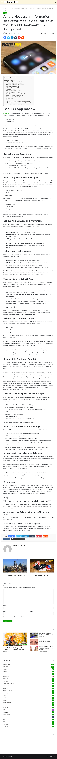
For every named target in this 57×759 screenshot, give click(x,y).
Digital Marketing (8, 690)
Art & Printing (7, 702)
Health (5, 700)
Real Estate (7, 714)
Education (6, 678)
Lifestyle (6, 695)
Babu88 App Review (10, 80)
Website (31, 611)
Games (6, 709)
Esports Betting (12, 89)
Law (5, 719)
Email (5, 611)
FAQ (8, 99)
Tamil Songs (7, 666)
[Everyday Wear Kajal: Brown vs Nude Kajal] (34, 642)
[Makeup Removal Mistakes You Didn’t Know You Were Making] (34, 648)
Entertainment (7, 693)
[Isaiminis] (11, 2)
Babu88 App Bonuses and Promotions (15, 84)
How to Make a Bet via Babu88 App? (15, 95)
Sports (5, 671)
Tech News (7, 674)
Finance (6, 705)
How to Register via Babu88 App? (14, 83)
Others (9, 8)
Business (6, 676)
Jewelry (6, 726)
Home (5, 8)
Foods (5, 717)
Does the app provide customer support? (18, 104)
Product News (7, 664)
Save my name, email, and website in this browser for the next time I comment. (23, 616)
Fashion (6, 681)
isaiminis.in (9, 756)
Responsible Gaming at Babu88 (14, 92)
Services (6, 707)
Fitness (6, 724)
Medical (6, 712)
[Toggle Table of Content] (30, 78)
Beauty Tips (7, 686)
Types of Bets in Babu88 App (13, 87)
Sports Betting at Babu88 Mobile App (15, 96)
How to (6, 688)
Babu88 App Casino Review (13, 86)
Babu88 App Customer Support (14, 90)
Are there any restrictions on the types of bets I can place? (21, 102)
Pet (5, 721)
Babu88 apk (6, 113)
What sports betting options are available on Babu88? (20, 101)
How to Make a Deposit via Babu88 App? (16, 93)
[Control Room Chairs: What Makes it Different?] (34, 635)
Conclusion (10, 98)
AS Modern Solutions (20, 546)
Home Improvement (9, 683)
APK (5, 697)
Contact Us (53, 756)
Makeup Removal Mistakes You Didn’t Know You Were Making (46, 648)
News (5, 669)
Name (5, 605)
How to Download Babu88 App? (15, 81)
